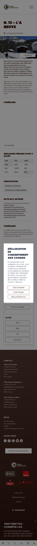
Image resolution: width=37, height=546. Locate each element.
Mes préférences (18, 296)
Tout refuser (18, 292)
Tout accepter (19, 287)
